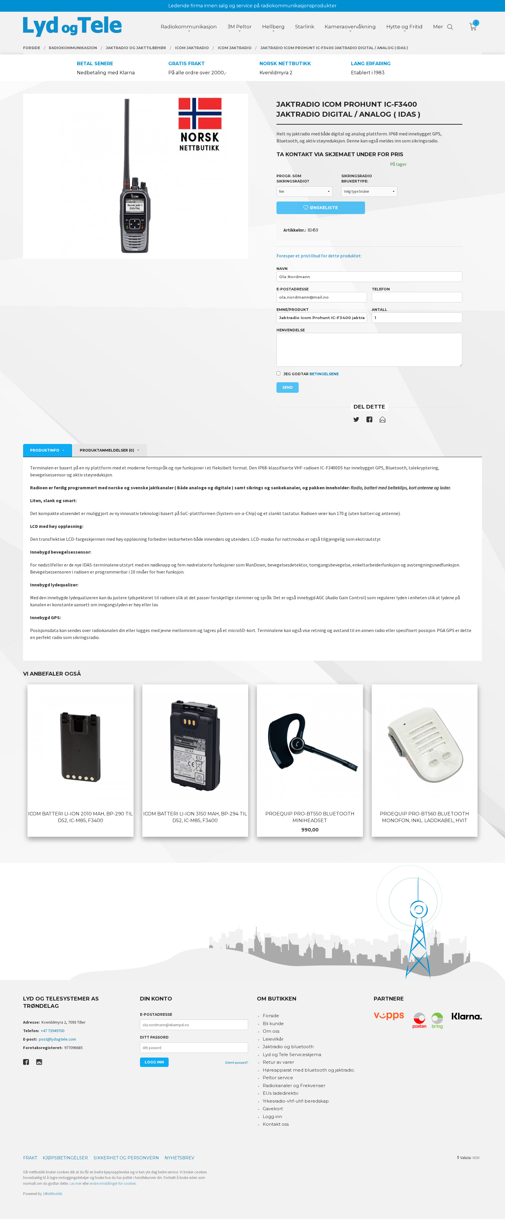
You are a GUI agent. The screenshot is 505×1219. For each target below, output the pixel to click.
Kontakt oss (276, 1124)
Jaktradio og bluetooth (288, 1046)
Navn (282, 268)
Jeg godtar (311, 374)
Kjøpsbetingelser (65, 1158)
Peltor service (278, 1077)
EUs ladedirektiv (280, 1093)
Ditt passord (154, 1037)
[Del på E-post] (382, 420)
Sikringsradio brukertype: (356, 178)
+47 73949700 (52, 1030)
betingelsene (324, 374)
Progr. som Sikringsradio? (292, 178)
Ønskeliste (323, 207)
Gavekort (273, 1108)
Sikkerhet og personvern (126, 1158)
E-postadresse (292, 289)
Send (287, 387)
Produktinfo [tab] (44, 450)
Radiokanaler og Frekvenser (294, 1085)
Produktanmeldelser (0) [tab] (107, 450)
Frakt (30, 1158)
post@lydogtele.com (57, 1039)
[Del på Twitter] (356, 420)
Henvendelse (290, 330)
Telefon (381, 289)
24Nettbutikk (52, 1193)
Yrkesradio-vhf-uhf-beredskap (296, 1101)
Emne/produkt (292, 309)
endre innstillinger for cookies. (113, 1183)
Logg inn (272, 1116)
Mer (438, 27)
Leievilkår (273, 1039)
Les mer (76, 1183)
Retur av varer (278, 1062)
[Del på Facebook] (369, 420)
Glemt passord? (236, 1062)
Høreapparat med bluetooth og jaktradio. (309, 1070)
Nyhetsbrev (179, 1158)
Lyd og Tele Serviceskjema (292, 1054)
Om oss (271, 1031)
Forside (271, 1015)
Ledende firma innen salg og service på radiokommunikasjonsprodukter (252, 5)
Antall (379, 309)
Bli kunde (273, 1023)
